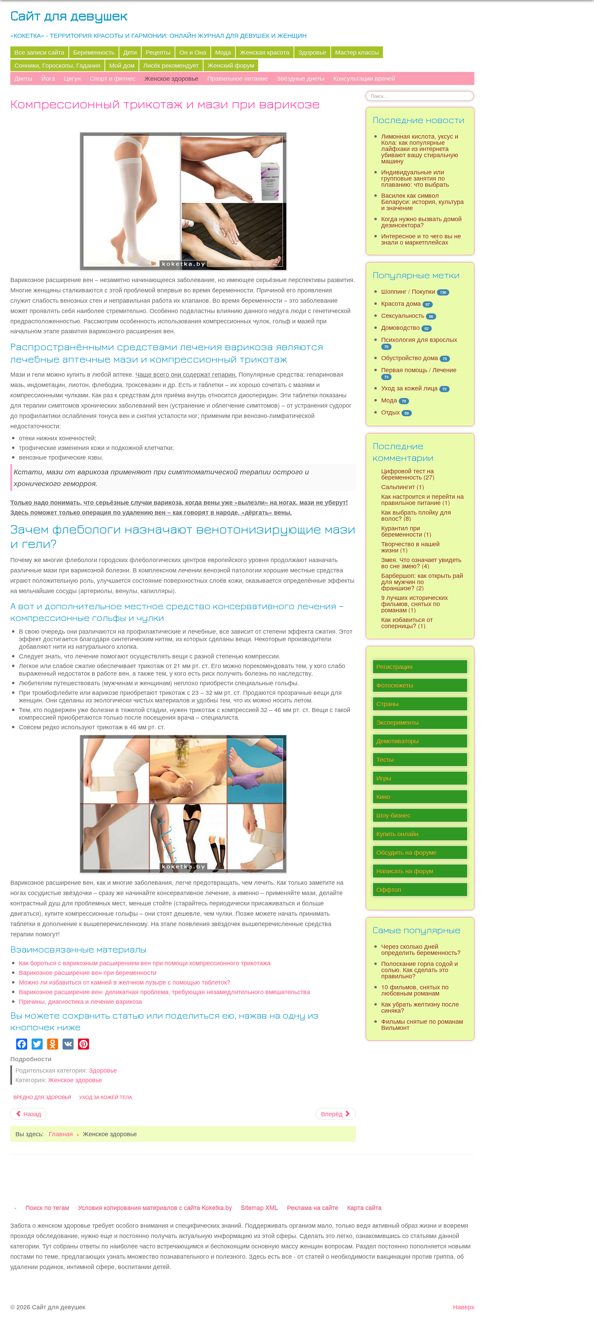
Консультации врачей (364, 78)
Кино (383, 796)
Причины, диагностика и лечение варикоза (80, 1001)
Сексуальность (402, 315)
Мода (223, 52)
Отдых (390, 412)
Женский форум (231, 65)
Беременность (93, 52)
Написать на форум (404, 871)
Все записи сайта (39, 52)
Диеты (23, 78)
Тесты (385, 759)
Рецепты (158, 52)
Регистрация (394, 666)
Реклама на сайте (312, 1207)
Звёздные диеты (300, 78)
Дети (130, 52)
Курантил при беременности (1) (406, 531)
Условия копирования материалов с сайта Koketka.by (155, 1207)
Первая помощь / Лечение (418, 369)
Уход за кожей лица (409, 388)
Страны (387, 703)
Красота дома (401, 303)
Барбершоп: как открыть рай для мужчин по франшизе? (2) (422, 581)
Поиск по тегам (47, 1207)
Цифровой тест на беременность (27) (407, 473)
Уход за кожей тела (105, 1097)
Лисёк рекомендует (171, 65)
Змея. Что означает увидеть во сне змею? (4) (421, 562)
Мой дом (121, 65)
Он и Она (192, 52)
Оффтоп (388, 889)
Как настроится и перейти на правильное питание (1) (422, 499)
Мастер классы (357, 52)
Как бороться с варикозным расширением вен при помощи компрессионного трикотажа (145, 962)
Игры (383, 778)
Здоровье (312, 52)
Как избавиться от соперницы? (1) (407, 622)
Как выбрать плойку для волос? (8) (416, 515)
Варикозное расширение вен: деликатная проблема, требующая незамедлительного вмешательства (164, 991)
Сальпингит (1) (402, 486)
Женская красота (264, 52)
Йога (48, 78)
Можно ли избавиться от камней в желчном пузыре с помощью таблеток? (124, 982)
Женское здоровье (171, 78)
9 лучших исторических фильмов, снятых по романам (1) (414, 603)
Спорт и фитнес (112, 78)
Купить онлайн (397, 833)
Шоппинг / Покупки (408, 291)
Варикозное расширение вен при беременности (87, 972)
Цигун (72, 78)
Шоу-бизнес (393, 815)
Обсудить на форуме (406, 852)
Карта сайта (364, 1207)
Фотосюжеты (394, 685)
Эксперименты (397, 722)
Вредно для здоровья (42, 1097)
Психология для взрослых (419, 339)
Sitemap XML (259, 1207)
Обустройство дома (409, 357)
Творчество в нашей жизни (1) (410, 546)
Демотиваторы (397, 741)
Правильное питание (237, 78)
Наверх (463, 1306)
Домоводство (400, 327)
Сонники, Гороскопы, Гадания (57, 65)
